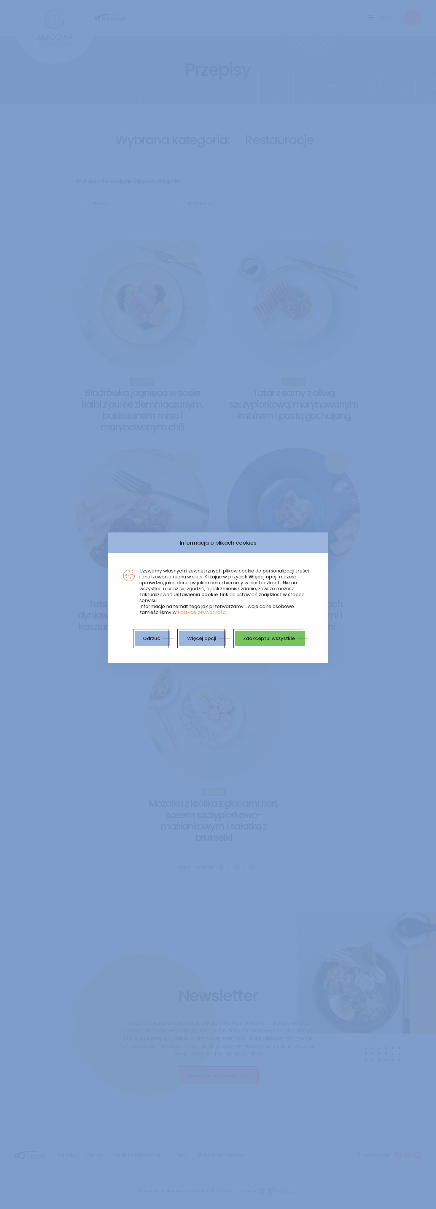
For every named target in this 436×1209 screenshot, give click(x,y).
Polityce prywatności (202, 612)
